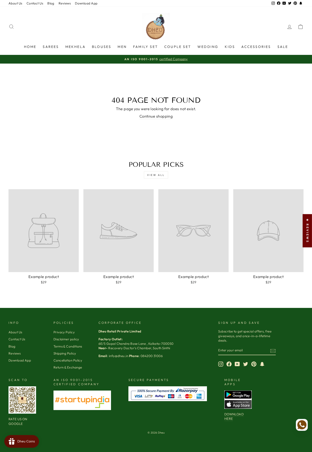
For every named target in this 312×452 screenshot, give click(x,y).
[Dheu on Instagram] (220, 364)
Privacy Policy (64, 332)
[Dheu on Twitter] (245, 364)
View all (156, 175)
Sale (282, 47)
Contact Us (35, 3)
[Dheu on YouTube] (237, 364)
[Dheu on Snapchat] (262, 364)
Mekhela (75, 47)
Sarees (51, 47)
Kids (230, 47)
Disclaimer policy (66, 339)
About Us (15, 3)
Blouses (101, 47)
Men (122, 47)
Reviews (65, 3)
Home (30, 47)
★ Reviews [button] (307, 230)
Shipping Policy (64, 353)
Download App (86, 3)
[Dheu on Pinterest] (253, 364)
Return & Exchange (67, 367)
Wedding (207, 47)
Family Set (145, 47)
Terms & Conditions (67, 346)
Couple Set (177, 47)
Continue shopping (156, 116)
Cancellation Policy (67, 360)
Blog (50, 3)
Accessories (256, 47)
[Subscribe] (273, 350)
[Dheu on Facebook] (229, 364)
